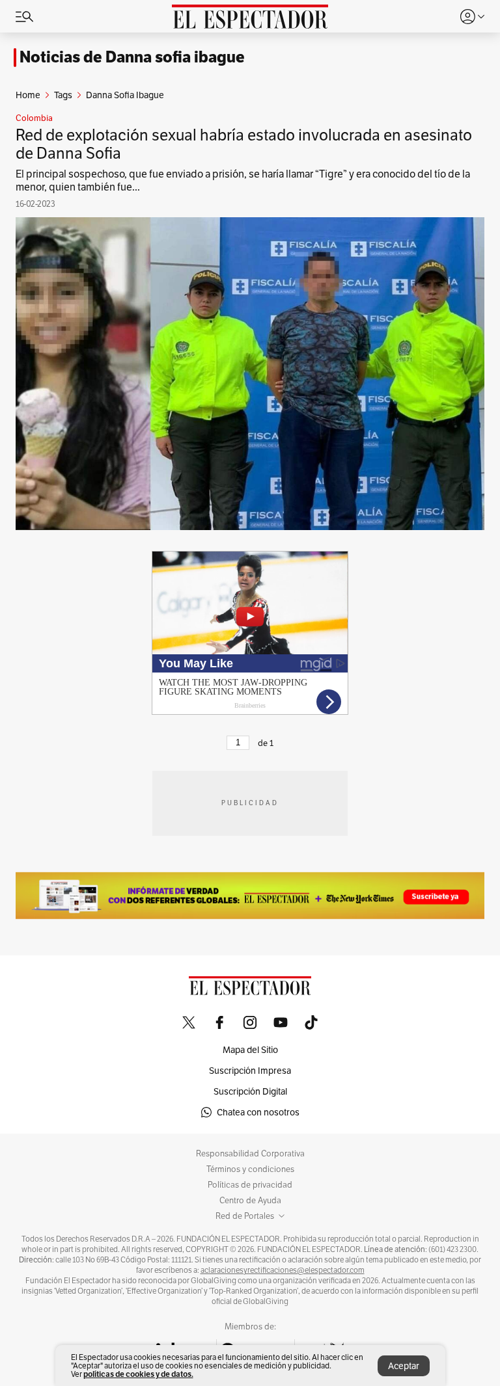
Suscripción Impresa (250, 1070)
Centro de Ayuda (250, 1200)
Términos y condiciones (250, 1169)
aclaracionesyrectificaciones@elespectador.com (283, 1270)
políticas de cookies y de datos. (138, 1374)
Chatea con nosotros (258, 1112)
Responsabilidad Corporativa (250, 1153)
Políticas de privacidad (250, 1185)
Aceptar (403, 1366)
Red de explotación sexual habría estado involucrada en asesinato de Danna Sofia (244, 144)
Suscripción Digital (250, 1091)
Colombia (34, 118)
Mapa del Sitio (250, 1050)
